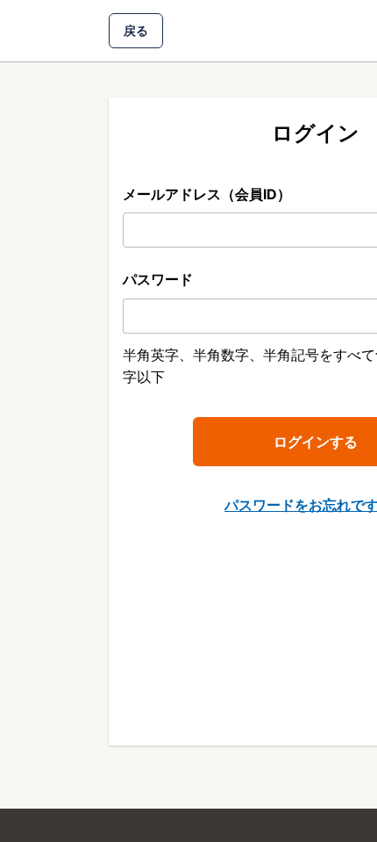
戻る (136, 30)
